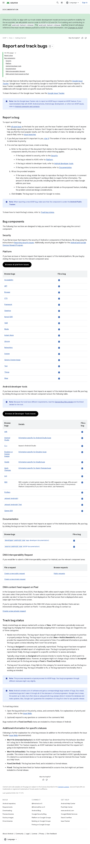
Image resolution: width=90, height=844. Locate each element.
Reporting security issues (24, 243)
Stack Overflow (66, 818)
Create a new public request (14, 574)
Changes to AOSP (75, 28)
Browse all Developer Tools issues (20, 414)
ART (5, 286)
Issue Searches (30, 135)
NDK (5, 482)
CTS (5, 298)
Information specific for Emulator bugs (32, 452)
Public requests (59, 574)
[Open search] (57, 2)
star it (46, 138)
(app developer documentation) (27, 540)
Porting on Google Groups (41, 825)
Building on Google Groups (41, 821)
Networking (8, 348)
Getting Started (20, 38)
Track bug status (47, 212)
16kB (6, 323)
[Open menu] (3, 2)
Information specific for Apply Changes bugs (35, 468)
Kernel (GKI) (8, 317)
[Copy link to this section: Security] (13, 235)
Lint (5, 476)
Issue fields (27, 713)
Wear (6, 378)
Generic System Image (12, 360)
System (7, 354)
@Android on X (37, 803)
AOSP (4, 38)
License (34, 834)
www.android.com (67, 810)
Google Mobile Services (69, 814)
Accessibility (8, 280)
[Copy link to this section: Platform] (14, 251)
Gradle (6, 462)
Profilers (7, 492)
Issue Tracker (65, 821)
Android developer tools (63, 164)
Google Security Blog (39, 814)
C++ (5, 446)
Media (6, 329)
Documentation (10, 10)
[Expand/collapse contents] (15, 53)
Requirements (7, 807)
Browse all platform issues (17, 265)
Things (6, 372)
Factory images (8, 818)
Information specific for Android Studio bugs (35, 438)
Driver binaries (8, 821)
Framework (8, 304)
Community (19, 834)
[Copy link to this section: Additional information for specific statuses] (49, 728)
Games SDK (8, 511)
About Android (8, 834)
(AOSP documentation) (22, 547)
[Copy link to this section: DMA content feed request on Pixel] (40, 587)
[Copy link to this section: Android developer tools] (29, 387)
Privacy (41, 834)
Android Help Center (68, 803)
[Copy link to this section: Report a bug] (21, 117)
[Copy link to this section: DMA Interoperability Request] (35, 555)
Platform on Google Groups (41, 818)
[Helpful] (82, 38)
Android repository (9, 803)
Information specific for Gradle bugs (32, 462)
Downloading (7, 810)
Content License (63, 787)
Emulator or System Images (8, 454)
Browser (7, 292)
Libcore (7, 341)
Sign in (84, 3)
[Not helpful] (85, 38)
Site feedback (52, 834)
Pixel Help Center (67, 807)
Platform (49, 160)
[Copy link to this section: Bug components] (26, 221)
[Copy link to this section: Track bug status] (26, 620)
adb (5, 432)
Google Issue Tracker (56, 93)
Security (54, 156)
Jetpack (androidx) (11, 498)
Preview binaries (8, 814)
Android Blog (36, 810)
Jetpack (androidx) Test (13, 505)
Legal (28, 834)
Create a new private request (14, 579)
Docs (10, 38)
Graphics (7, 311)
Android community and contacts (27, 107)
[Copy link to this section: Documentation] (20, 519)
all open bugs (16, 127)
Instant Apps (9, 335)
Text (6, 366)
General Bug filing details (64, 402)
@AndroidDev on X (38, 807)
